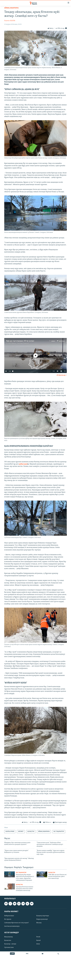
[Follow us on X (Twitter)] (10, 903)
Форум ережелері (42, 919)
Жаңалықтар (8, 937)
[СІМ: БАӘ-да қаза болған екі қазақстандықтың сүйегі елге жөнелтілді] (42, 874)
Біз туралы (7, 919)
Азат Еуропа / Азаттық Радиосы (18, 343)
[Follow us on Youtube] (14, 903)
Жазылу (39, 922)
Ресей (38, 937)
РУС (27, 953)
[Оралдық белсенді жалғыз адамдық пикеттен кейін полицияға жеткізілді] (9, 886)
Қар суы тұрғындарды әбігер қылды (20, 341)
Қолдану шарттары (42, 915)
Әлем (38, 944)
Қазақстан (7, 940)
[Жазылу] (31, 903)
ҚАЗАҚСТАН (51, 872)
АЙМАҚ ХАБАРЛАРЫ (11, 8)
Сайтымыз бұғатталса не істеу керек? (16, 922)
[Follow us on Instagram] (19, 903)
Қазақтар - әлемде (10, 944)
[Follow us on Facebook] (6, 903)
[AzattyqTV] (42, 953)
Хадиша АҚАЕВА (9, 20)
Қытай (38, 940)
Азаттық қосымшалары (12, 926)
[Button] (50, 28)
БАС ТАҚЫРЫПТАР (21, 872)
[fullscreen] (65, 371)
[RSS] (27, 903)
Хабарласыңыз (9, 915)
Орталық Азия (9, 947)
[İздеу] (58, 953)
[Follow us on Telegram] (23, 903)
